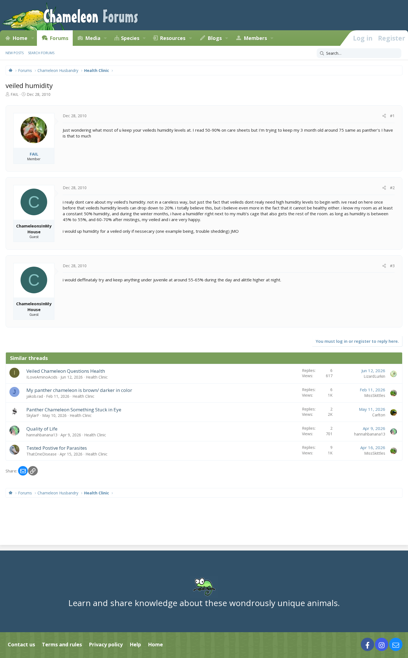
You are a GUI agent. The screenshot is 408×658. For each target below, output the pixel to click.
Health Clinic (97, 377)
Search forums (41, 53)
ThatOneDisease (41, 454)
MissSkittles (374, 395)
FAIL (15, 94)
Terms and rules (62, 644)
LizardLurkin (374, 376)
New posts (15, 53)
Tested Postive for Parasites (56, 448)
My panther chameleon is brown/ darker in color (79, 390)
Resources (172, 38)
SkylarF (32, 415)
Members (255, 38)
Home (19, 38)
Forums (59, 38)
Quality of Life (41, 429)
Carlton (378, 414)
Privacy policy (106, 644)
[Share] (384, 115)
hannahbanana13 (41, 434)
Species (130, 38)
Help (135, 644)
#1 (392, 115)
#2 (392, 187)
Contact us (21, 644)
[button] (32, 38)
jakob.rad (34, 396)
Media (92, 38)
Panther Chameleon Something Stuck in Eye (73, 409)
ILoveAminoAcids (41, 377)
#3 (392, 265)
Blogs (215, 38)
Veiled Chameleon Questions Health (65, 371)
